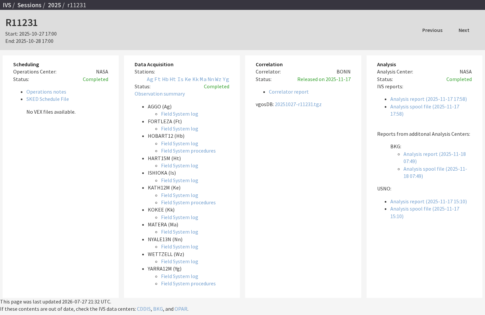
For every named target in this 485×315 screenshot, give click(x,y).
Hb (165, 79)
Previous (432, 30)
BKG (158, 308)
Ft (157, 79)
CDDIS (144, 308)
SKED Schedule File (47, 99)
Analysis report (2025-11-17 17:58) (428, 99)
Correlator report (289, 91)
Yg (226, 79)
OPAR (181, 308)
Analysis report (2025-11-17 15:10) (428, 201)
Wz (218, 79)
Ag (150, 79)
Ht (173, 79)
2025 (54, 5)
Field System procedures (188, 150)
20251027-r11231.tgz (298, 104)
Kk (195, 79)
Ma (203, 79)
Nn (211, 79)
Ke (188, 79)
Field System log (179, 113)
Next (464, 30)
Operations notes (46, 91)
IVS (7, 5)
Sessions (29, 5)
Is (180, 79)
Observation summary (160, 93)
